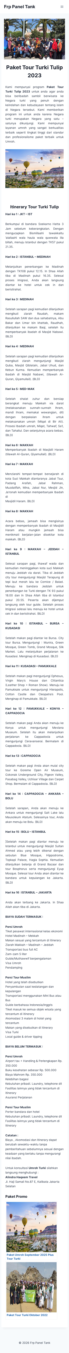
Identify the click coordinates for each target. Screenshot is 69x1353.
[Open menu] (62, 6)
